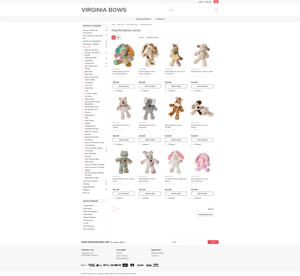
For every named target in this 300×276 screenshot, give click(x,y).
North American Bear (92, 159)
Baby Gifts (87, 47)
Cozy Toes (88, 85)
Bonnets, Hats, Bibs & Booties (92, 54)
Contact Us (160, 19)
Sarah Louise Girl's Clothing (94, 167)
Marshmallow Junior (92, 107)
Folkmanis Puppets (90, 211)
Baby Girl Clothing (91, 132)
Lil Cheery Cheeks (91, 94)
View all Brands (89, 229)
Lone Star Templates (130, 274)
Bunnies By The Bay (91, 137)
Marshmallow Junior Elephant (147, 126)
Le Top (85, 223)
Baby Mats (88, 72)
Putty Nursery (89, 121)
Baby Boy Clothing (91, 50)
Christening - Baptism (91, 44)
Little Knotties (89, 99)
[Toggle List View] (118, 37)
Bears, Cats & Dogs (91, 77)
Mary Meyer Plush (91, 66)
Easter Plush (89, 88)
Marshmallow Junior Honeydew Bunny (121, 72)
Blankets (88, 134)
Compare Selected (205, 215)
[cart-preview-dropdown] (216, 1)
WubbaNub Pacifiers (92, 129)
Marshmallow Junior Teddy (121, 126)
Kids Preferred (90, 145)
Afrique (87, 69)
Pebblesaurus (89, 115)
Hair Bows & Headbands (92, 41)
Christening (89, 83)
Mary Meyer (87, 208)
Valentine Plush (90, 126)
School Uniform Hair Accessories (90, 31)
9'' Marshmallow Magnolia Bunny (176, 180)
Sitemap (100, 274)
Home (113, 25)
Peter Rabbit (89, 162)
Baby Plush (89, 74)
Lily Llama (88, 96)
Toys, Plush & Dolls (90, 181)
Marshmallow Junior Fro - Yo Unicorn (175, 72)
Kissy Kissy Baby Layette (93, 148)
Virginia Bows (88, 206)
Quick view (124, 65)
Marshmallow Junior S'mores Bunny (147, 72)
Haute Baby (89, 61)
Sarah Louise (88, 220)
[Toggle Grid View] (114, 37)
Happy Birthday (88, 187)
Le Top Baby (89, 151)
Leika (86, 91)
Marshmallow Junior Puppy (199, 126)
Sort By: (141, 38)
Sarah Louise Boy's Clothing (94, 165)
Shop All (86, 193)
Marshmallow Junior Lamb (202, 71)
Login (201, 2)
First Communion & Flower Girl (93, 37)
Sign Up (208, 2)
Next (210, 209)
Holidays (86, 190)
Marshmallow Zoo (91, 110)
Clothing (86, 184)
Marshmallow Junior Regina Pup (147, 180)
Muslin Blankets (90, 154)
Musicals (88, 112)
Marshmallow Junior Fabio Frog (124, 180)
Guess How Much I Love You (94, 143)
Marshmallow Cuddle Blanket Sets (92, 103)
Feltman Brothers (91, 58)
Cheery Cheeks (90, 80)
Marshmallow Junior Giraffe (173, 126)
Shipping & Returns (143, 19)
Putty (86, 118)
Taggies (87, 123)
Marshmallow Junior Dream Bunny (199, 180)
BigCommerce (114, 274)
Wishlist (119, 253)
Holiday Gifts (89, 63)
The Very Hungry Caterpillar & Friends (94, 174)
